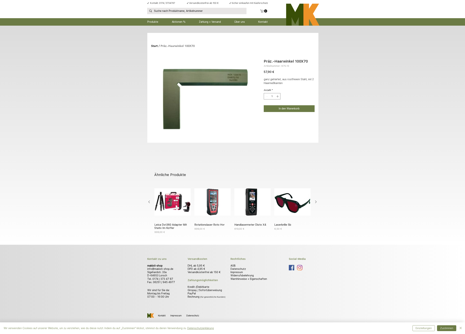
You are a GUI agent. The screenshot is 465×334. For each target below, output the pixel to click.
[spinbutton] (272, 96)
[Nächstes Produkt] (316, 202)
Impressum (237, 272)
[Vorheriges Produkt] (149, 202)
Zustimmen (446, 328)
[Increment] (278, 96)
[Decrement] (266, 96)
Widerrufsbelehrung (242, 275)
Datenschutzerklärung (200, 328)
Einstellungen (424, 328)
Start (154, 46)
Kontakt (161, 315)
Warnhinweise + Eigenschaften (249, 278)
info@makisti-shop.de (160, 268)
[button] (264, 11)
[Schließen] (460, 328)
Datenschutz (238, 268)
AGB (233, 265)
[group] (232, 209)
